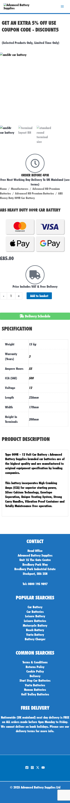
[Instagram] (32, 767)
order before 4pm (35, 175)
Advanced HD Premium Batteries (34, 193)
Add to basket (39, 296)
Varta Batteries (35, 685)
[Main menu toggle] (62, 7)
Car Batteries (35, 612)
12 (30, 388)
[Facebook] (27, 767)
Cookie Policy (35, 671)
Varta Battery (35, 634)
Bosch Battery (35, 630)
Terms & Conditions (35, 662)
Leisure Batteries (35, 621)
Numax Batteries (35, 690)
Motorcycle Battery (35, 625)
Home (3, 189)
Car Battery (35, 607)
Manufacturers (19, 189)
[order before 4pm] (35, 163)
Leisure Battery (35, 616)
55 (30, 368)
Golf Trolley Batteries (35, 694)
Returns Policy (35, 667)
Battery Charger (35, 639)
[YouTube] (43, 767)
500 (31, 378)
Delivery (35, 676)
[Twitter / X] (37, 767)
